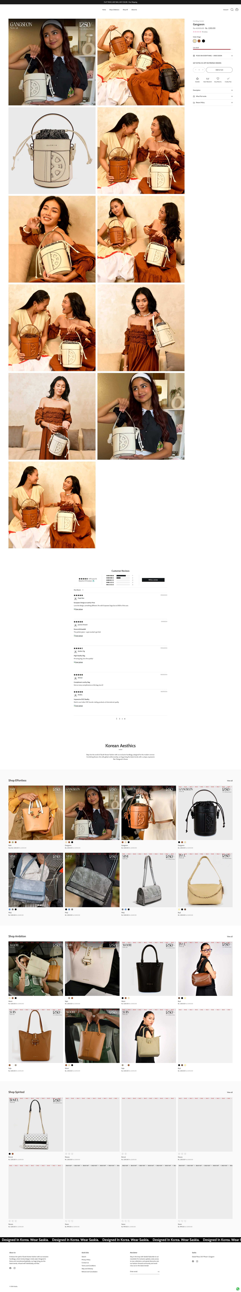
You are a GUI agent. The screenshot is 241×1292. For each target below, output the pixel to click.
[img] (78, 595)
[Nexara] (92, 1124)
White (66, 998)
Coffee (185, 909)
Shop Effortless (17, 780)
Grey (13, 909)
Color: (197, 37)
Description (196, 90)
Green (13, 842)
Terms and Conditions (89, 1266)
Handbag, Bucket (198, 21)
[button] (110, 575)
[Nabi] (35, 813)
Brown (199, 41)
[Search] (232, 10)
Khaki (72, 1221)
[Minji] (35, 880)
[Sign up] (158, 1272)
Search (84, 1257)
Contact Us (85, 1263)
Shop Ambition (17, 936)
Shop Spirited (16, 1092)
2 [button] (119, 719)
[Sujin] (92, 968)
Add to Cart (219, 70)
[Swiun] (92, 1191)
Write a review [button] (153, 580)
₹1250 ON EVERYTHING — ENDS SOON (209, 56)
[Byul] (205, 880)
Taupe (69, 998)
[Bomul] (35, 1124)
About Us (134, 10)
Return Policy (200, 102)
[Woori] (35, 968)
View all (230, 781)
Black (203, 41)
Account (225, 10)
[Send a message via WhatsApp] (238, 1289)
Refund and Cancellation (89, 1272)
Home (104, 10)
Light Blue (10, 909)
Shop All (125, 10)
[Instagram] (14, 1268)
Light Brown (10, 842)
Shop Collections (114, 10)
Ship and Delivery (87, 1269)
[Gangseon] (92, 813)
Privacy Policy (86, 1260)
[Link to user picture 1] (78, 612)
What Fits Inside (201, 96)
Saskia (15, 1286)
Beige (194, 41)
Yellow (179, 909)
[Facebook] (10, 1268)
